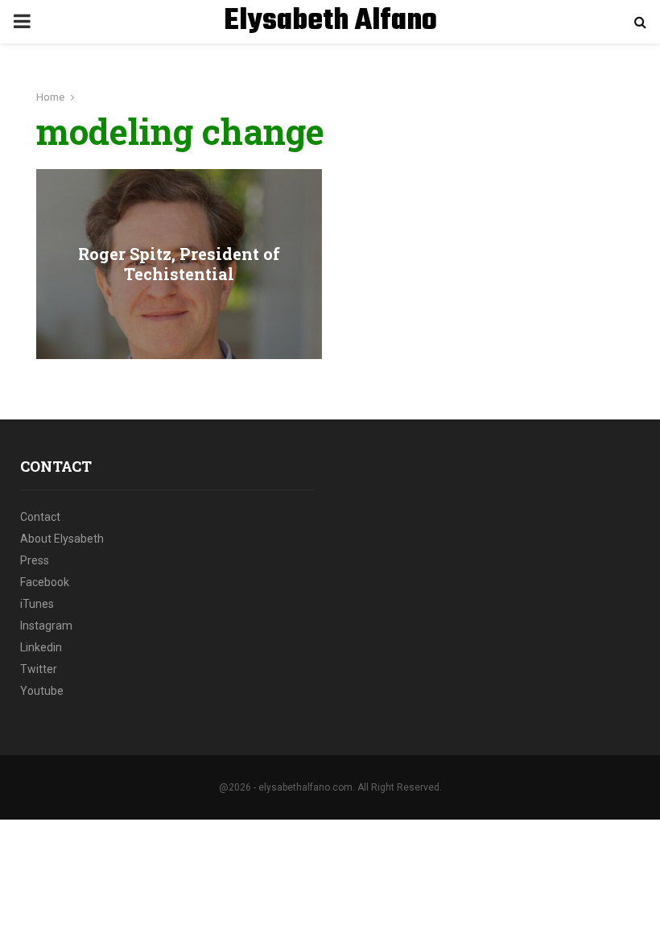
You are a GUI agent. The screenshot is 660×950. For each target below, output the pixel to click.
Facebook (44, 582)
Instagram (46, 625)
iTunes (37, 603)
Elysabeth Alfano (330, 22)
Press (34, 560)
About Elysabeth (62, 538)
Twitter (38, 669)
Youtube (42, 690)
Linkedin (41, 647)
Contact (40, 516)
